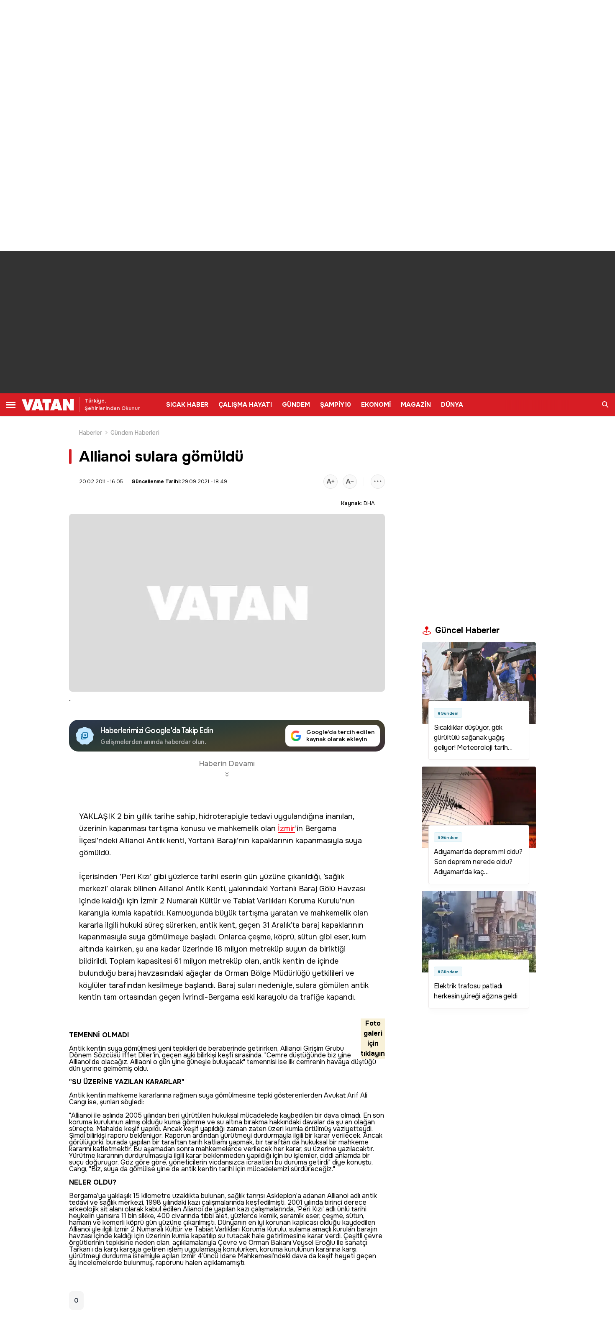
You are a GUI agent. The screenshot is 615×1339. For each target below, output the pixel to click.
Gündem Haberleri (134, 432)
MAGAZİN (416, 404)
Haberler (90, 432)
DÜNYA (452, 404)
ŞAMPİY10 (335, 404)
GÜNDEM (296, 404)
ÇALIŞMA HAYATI (245, 404)
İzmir (286, 829)
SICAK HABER (187, 404)
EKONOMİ (376, 404)
